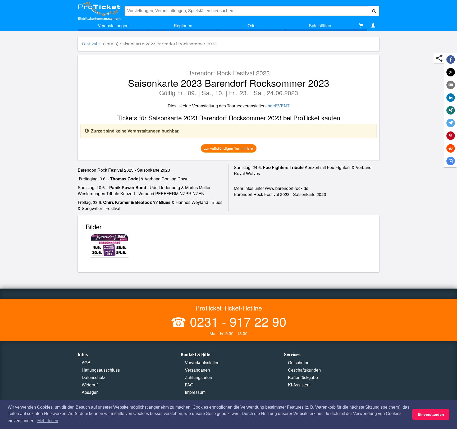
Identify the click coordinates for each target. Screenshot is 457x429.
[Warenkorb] (361, 25)
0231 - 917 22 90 (236, 321)
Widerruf (90, 385)
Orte (251, 25)
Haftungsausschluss (101, 370)
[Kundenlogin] (373, 25)
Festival (89, 43)
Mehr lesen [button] (47, 420)
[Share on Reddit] (450, 148)
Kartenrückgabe (303, 377)
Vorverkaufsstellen (202, 362)
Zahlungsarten (198, 377)
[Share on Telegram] (450, 123)
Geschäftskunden (304, 370)
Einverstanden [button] (431, 414)
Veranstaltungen (113, 25)
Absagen (90, 392)
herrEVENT (279, 106)
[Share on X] (450, 72)
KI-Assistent (299, 385)
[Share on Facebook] (450, 59)
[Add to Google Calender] (450, 161)
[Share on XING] (450, 110)
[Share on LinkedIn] (450, 97)
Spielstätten (320, 25)
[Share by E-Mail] (450, 85)
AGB (86, 362)
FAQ (189, 385)
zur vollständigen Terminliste (228, 148)
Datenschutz (93, 377)
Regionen (183, 25)
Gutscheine (298, 362)
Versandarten (197, 370)
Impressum (195, 392)
